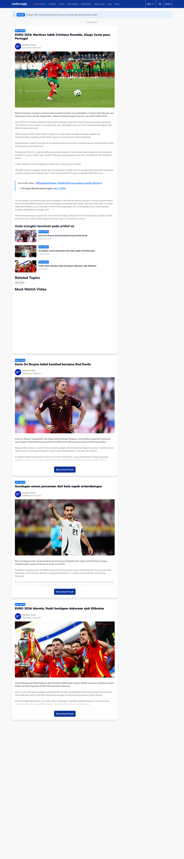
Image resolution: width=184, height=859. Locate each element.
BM (148, 4)
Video (61, 4)
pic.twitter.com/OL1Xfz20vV (87, 183)
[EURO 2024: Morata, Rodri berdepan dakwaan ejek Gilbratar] (25, 266)
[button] (14, 13)
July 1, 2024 (59, 188)
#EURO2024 (65, 183)
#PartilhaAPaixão (46, 183)
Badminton (86, 4)
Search (160, 4)
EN (153, 4)
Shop (117, 4)
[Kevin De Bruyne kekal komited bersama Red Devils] (25, 236)
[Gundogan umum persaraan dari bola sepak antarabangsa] (25, 251)
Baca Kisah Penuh (65, 469)
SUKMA (52, 4)
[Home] (19, 4)
